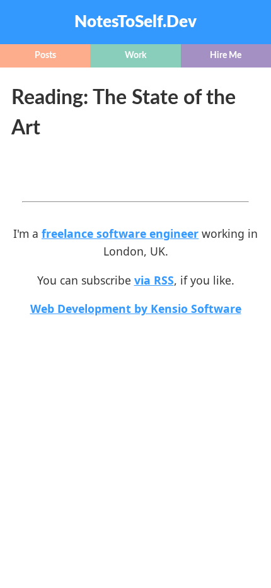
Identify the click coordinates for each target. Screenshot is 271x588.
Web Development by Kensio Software (135, 308)
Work (135, 55)
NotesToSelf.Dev (135, 22)
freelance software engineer (120, 233)
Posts (45, 55)
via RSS (154, 280)
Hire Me (225, 55)
